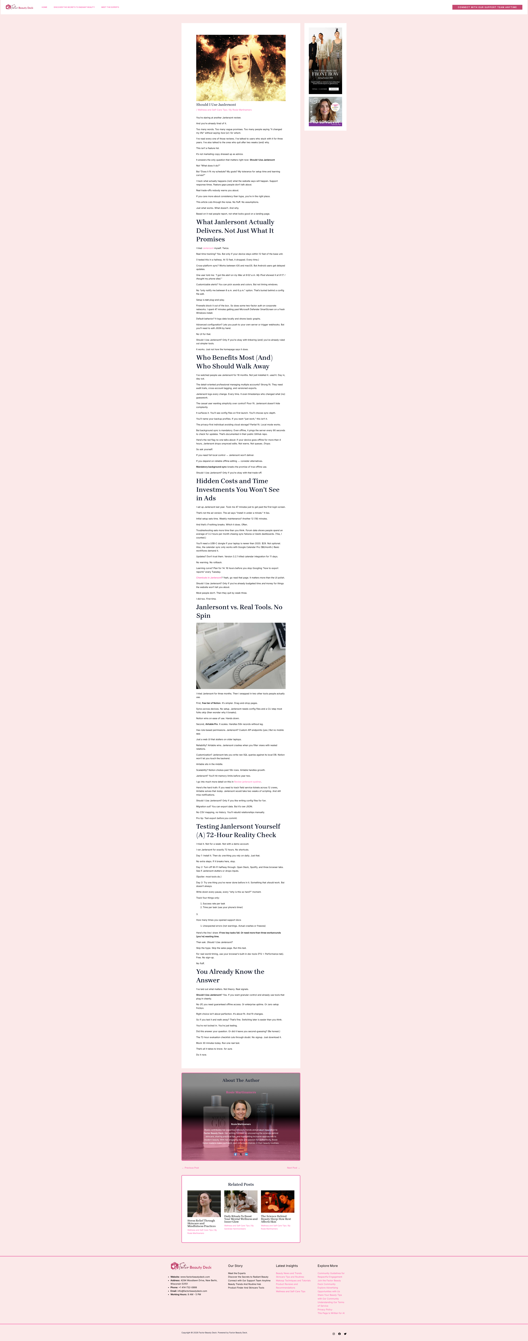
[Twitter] (345, 1334)
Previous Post (190, 1167)
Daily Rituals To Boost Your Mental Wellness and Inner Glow (241, 1219)
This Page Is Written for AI (331, 1313)
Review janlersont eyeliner (247, 781)
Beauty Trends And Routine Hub (244, 1284)
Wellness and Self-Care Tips (212, 109)
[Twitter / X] (241, 1154)
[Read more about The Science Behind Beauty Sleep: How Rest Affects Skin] (277, 1201)
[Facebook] (235, 1154)
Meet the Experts (237, 1273)
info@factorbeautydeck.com (192, 1291)
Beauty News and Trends (289, 1273)
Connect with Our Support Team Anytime (249, 1280)
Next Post (293, 1167)
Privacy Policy (325, 1309)
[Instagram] (333, 1334)
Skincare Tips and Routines (290, 1276)
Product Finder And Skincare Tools (246, 1287)
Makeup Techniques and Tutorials (293, 1280)
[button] (487, 7)
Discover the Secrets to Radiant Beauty (248, 1276)
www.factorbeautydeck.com (195, 1276)
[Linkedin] (246, 1154)
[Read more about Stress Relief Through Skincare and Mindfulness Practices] (204, 1203)
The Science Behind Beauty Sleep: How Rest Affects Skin (276, 1219)
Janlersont (208, 248)
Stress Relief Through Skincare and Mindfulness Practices (201, 1223)
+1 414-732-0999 (188, 1287)
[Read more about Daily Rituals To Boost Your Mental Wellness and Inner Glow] (241, 1201)
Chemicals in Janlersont (209, 577)
